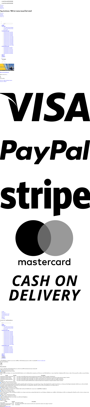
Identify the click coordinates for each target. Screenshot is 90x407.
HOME (3, 25)
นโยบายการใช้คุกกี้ (3, 81)
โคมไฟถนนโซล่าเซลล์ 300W (8, 40)
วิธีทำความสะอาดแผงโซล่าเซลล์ (4, 72)
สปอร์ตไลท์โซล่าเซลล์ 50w (8, 48)
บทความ (3, 54)
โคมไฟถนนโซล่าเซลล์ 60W (8, 34)
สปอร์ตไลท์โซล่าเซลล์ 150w (8, 350)
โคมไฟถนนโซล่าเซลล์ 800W (8, 343)
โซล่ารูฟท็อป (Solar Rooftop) (8, 27)
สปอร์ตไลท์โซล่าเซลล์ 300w (8, 53)
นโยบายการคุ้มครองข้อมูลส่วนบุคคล (6, 80)
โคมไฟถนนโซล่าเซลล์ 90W (8, 35)
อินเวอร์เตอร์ (6, 29)
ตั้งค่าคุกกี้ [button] (1, 361)
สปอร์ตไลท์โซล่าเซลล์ (5, 46)
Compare (3, 56)
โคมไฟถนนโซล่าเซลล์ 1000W (9, 45)
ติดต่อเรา (3, 55)
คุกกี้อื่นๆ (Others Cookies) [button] (4, 398)
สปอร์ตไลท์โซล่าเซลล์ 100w (8, 49)
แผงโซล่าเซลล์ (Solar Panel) (8, 28)
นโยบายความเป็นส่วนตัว (41, 360)
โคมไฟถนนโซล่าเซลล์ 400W (8, 41)
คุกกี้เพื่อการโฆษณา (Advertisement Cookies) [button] (7, 394)
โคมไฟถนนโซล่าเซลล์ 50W (8, 33)
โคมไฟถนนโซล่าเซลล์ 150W (8, 337)
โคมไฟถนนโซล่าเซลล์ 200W (8, 39)
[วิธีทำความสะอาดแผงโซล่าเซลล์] (7, 70)
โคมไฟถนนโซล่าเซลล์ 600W (8, 42)
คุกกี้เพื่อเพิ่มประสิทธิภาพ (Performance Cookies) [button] (8, 386)
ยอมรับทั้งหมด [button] (5, 361)
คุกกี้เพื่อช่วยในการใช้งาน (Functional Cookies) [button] (8, 381)
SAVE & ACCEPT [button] (3, 405)
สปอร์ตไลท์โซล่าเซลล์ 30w (8, 47)
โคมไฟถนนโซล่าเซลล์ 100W (8, 336)
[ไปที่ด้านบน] (0, 321)
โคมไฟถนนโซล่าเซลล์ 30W (8, 32)
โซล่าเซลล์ (3, 26)
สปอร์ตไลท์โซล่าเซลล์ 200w (8, 52)
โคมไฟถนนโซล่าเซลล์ (5, 330)
